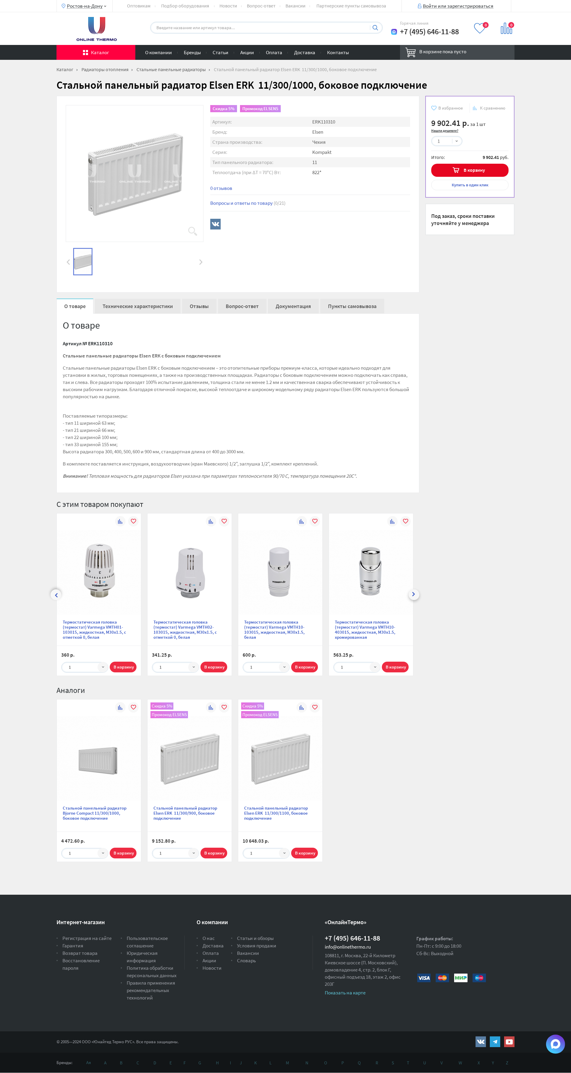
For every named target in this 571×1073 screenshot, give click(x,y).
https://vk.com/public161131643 (481, 1041)
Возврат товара (80, 953)
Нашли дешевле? (444, 130)
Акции (247, 52)
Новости (228, 6)
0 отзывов (221, 188)
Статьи (220, 52)
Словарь (246, 960)
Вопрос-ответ (261, 6)
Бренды (192, 52)
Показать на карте (345, 992)
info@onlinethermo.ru (348, 947)
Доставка (304, 52)
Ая (88, 1062)
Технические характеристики (138, 306)
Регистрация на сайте (87, 938)
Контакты (338, 52)
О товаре (75, 306)
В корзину (474, 170)
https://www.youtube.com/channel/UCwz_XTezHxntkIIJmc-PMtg (509, 1041)
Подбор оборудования (185, 6)
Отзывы (199, 306)
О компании (158, 52)
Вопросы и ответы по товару (248, 203)
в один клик (470, 185)
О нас (209, 938)
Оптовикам (138, 6)
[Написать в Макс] (394, 32)
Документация (293, 306)
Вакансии (295, 6)
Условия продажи (256, 945)
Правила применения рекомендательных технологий (151, 990)
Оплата (274, 52)
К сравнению (492, 108)
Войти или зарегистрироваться (458, 6)
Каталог (100, 52)
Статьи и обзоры (255, 938)
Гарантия (72, 945)
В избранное (450, 108)
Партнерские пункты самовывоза (351, 6)
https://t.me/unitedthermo (495, 1041)
